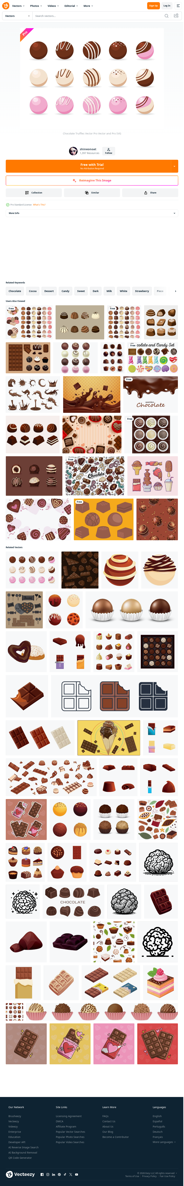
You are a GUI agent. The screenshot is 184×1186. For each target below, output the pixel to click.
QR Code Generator (19, 1157)
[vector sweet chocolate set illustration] (112, 862)
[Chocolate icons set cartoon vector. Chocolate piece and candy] (159, 777)
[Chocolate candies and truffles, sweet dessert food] (113, 651)
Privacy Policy (146, 1176)
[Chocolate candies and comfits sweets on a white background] (73, 902)
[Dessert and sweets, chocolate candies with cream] (157, 519)
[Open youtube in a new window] (76, 1174)
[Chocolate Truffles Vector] (32, 570)
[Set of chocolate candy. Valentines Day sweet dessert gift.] (102, 1012)
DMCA (59, 1121)
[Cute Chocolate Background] (92, 434)
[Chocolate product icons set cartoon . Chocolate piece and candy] (118, 777)
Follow (107, 153)
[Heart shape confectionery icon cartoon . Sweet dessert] (26, 651)
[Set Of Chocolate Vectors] (33, 434)
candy (65, 291)
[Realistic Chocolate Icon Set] (113, 357)
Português (156, 1126)
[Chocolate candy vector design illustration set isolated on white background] (29, 322)
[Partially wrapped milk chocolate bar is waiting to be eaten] (23, 982)
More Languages (160, 1142)
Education (14, 1137)
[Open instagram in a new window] (47, 1174)
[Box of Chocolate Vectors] (151, 434)
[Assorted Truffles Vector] (80, 322)
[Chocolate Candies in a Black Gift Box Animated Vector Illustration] (157, 651)
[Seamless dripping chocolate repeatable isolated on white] (150, 394)
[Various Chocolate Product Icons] (152, 476)
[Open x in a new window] (70, 1174)
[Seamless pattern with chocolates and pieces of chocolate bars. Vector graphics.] (79, 570)
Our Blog (107, 1131)
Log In (164, 5)
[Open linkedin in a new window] (53, 1174)
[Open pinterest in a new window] (59, 1174)
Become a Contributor (115, 1137)
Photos (34, 6)
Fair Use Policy (164, 1176)
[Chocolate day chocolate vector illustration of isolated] (24, 609)
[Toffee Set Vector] (34, 476)
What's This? (39, 204)
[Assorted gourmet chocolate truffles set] (70, 819)
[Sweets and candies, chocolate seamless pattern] (113, 941)
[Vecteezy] (5, 5)
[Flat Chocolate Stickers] (161, 322)
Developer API (16, 1142)
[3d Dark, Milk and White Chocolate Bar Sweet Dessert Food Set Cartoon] (40, 737)
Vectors (17, 6)
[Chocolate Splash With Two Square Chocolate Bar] (91, 394)
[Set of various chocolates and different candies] (51, 777)
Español (155, 1121)
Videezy (12, 1126)
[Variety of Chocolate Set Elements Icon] (25, 862)
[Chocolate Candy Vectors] (75, 357)
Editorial (70, 6)
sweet (81, 291)
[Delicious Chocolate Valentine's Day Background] (38, 519)
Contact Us (108, 1121)
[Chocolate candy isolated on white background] (124, 322)
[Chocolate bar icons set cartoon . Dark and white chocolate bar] (160, 737)
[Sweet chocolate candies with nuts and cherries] (14, 1012)
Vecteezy (13, 1121)
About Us (107, 1126)
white (123, 291)
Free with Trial (90, 166)
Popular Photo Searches (70, 1137)
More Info (14, 213)
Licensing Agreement (68, 1116)
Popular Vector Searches (70, 1131)
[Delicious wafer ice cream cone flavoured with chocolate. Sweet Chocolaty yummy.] (108, 737)
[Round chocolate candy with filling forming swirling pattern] (119, 570)
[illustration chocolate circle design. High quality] (95, 476)
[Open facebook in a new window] (42, 1174)
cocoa (32, 291)
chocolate (15, 291)
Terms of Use (129, 1176)
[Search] (164, 16)
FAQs (105, 1116)
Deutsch (155, 1131)
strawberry (142, 291)
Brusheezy (14, 1116)
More (87, 6)
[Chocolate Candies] (104, 519)
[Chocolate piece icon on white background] (27, 696)
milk (109, 291)
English (154, 1116)
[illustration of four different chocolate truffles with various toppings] (64, 609)
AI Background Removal (22, 1152)
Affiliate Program (66, 1126)
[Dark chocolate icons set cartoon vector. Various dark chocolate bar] (70, 651)
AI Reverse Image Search (23, 1147)
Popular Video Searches (70, 1142)
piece (160, 291)
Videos (52, 6)
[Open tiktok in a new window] (65, 1174)
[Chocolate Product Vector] (28, 357)
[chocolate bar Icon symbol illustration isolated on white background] (114, 696)
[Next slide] (170, 291)
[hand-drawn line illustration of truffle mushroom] (158, 862)
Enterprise (14, 1131)
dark (96, 291)
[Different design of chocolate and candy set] (152, 357)
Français (155, 1137)
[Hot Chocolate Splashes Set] (33, 394)
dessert (49, 291)
